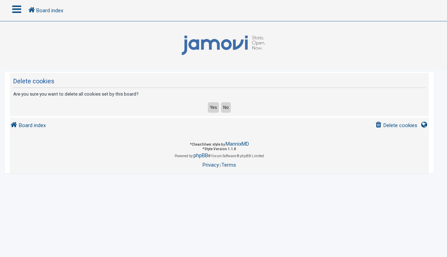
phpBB (200, 155)
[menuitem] (396, 125)
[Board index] (223, 45)
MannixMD (237, 144)
